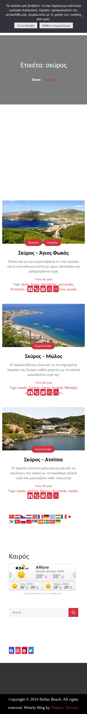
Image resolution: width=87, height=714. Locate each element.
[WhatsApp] (49, 289)
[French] (41, 516)
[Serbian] (35, 521)
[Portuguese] (18, 521)
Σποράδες (52, 242)
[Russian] (23, 521)
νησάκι (73, 491)
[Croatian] (18, 516)
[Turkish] (52, 521)
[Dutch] (29, 516)
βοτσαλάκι (48, 284)
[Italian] (64, 516)
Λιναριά (57, 387)
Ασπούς (34, 387)
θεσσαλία (59, 491)
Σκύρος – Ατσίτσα (43, 460)
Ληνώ (45, 387)
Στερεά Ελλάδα (43, 346)
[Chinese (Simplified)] (12, 516)
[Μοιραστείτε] (56, 289)
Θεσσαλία (33, 242)
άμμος (35, 284)
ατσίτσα (32, 491)
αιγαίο (22, 387)
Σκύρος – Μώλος (43, 356)
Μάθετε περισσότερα (56, 25)
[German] (47, 516)
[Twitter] (31, 650)
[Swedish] (47, 521)
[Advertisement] (43, 150)
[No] (81, 16)
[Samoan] (29, 521)
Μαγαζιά (70, 387)
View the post (43, 279)
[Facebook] (30, 289)
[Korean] (12, 521)
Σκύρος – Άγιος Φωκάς (43, 253)
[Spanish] (41, 521)
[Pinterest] (24, 650)
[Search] (73, 612)
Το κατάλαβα (25, 25)
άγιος (25, 284)
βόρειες (45, 491)
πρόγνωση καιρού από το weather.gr (42, 593)
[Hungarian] (58, 516)
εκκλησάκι (65, 284)
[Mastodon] (43, 289)
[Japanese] (70, 516)
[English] (35, 516)
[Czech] (23, 516)
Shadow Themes (64, 707)
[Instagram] (18, 650)
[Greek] (52, 516)
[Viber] (36, 289)
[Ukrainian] (58, 521)
